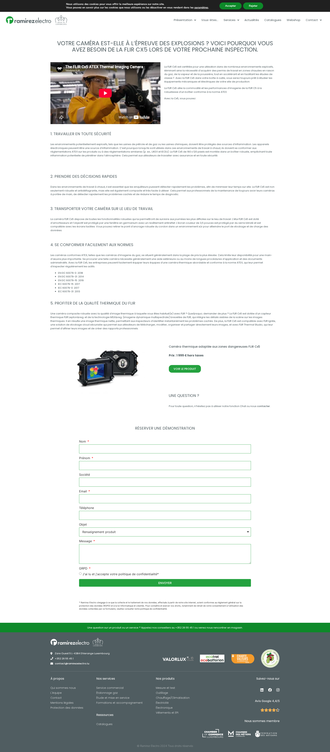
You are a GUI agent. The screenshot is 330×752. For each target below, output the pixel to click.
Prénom (85, 458)
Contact (312, 20)
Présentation (183, 20)
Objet (83, 524)
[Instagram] (278, 690)
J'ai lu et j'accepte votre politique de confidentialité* (120, 574)
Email (83, 491)
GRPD (83, 568)
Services (229, 20)
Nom (83, 441)
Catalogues (272, 20)
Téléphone (86, 508)
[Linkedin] (262, 690)
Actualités (251, 20)
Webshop (293, 20)
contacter (263, 406)
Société (84, 475)
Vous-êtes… (209, 20)
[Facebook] (270, 690)
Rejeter (253, 6)
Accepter (230, 6)
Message (86, 541)
